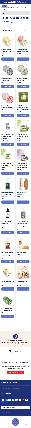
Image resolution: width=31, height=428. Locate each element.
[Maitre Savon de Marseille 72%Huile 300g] (23, 126)
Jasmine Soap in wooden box (22, 79)
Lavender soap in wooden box (6, 79)
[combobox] (15, 13)
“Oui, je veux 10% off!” (15, 372)
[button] (25, 7)
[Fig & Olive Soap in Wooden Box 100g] (7, 300)
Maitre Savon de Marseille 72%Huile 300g (22, 136)
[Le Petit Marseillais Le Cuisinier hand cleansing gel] (7, 243)
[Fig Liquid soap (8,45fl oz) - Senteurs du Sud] (7, 213)
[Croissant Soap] (23, 243)
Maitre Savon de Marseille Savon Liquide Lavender (22, 165)
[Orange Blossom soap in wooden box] (23, 41)
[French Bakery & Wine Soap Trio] (23, 272)
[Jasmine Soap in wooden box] (23, 70)
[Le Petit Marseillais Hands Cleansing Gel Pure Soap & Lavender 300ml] (23, 213)
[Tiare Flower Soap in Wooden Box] (7, 272)
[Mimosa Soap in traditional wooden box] (7, 41)
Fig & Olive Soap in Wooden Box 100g (7, 309)
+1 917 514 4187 (18, 351)
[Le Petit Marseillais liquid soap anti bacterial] (7, 184)
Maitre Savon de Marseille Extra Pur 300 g (7, 165)
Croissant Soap (21, 252)
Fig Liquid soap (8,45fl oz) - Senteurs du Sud (6, 223)
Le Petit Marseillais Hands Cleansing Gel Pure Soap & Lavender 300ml (22, 224)
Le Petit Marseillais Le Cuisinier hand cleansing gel (7, 254)
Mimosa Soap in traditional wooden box (7, 51)
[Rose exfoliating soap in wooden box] (7, 97)
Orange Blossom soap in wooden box (23, 50)
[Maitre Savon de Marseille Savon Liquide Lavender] (23, 155)
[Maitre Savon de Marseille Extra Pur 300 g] (7, 155)
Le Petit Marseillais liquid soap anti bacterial (7, 194)
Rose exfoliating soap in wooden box (7, 106)
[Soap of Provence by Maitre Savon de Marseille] (7, 126)
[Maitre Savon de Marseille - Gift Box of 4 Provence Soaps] (23, 97)
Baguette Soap (21, 192)
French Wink (7, 412)
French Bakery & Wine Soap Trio (22, 282)
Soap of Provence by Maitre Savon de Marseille (7, 136)
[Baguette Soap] (23, 184)
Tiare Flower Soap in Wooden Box (7, 282)
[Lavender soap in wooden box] (7, 70)
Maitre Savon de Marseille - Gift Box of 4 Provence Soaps (23, 107)
